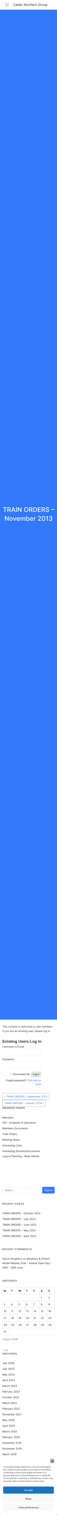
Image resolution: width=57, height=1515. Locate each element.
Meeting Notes (11, 1139)
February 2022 (11, 1408)
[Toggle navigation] (7, 5)
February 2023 (11, 1391)
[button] (52, 1460)
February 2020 (11, 1437)
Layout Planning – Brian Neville (20, 1156)
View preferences (28, 1507)
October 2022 (10, 1397)
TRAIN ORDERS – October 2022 (21, 1213)
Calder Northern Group (30, 5)
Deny (28, 1498)
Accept (28, 1490)
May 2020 (8, 1420)
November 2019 (12, 1448)
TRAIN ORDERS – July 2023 (19, 1219)
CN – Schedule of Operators (19, 1122)
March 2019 (9, 1454)
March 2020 (9, 1431)
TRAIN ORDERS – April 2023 (19, 1236)
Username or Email (13, 1046)
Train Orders (9, 1134)
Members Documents (15, 1128)
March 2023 (9, 1385)
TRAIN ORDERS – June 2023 (19, 1224)
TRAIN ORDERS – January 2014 (23, 1103)
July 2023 (8, 1368)
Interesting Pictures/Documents (21, 1151)
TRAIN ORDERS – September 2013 (26, 1096)
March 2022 (9, 1403)
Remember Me (21, 1074)
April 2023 (8, 1380)
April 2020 (8, 1425)
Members (7, 1117)
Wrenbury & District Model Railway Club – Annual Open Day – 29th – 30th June (27, 1263)
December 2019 (11, 1442)
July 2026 (8, 1363)
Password (8, 1059)
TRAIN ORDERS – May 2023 (19, 1230)
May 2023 (8, 1374)
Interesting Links (12, 1145)
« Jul (5, 1350)
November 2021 (12, 1414)
